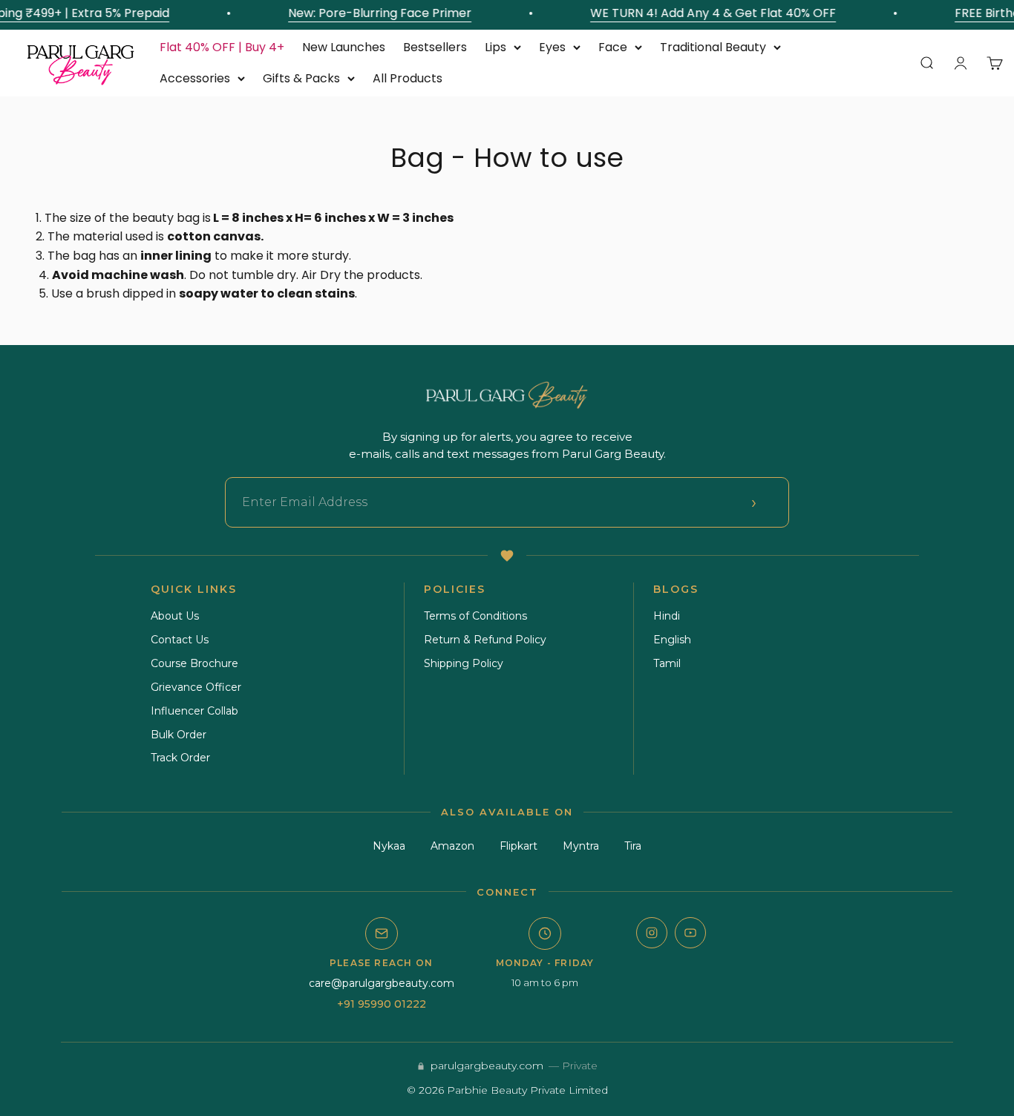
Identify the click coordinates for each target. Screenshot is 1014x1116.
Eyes (552, 47)
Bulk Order (178, 734)
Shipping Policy (463, 663)
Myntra (581, 846)
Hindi (666, 616)
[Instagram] (651, 932)
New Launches (343, 47)
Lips (495, 47)
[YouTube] (690, 932)
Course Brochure (194, 663)
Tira (632, 846)
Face (612, 47)
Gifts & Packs (301, 78)
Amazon (452, 846)
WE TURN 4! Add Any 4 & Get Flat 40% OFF (708, 13)
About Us (175, 616)
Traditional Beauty (713, 47)
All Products (407, 78)
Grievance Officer (196, 687)
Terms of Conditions (475, 616)
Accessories (195, 78)
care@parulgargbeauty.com (381, 983)
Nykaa (389, 846)
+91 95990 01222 (381, 1004)
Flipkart (518, 846)
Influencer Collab (194, 711)
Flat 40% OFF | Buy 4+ (222, 47)
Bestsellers (435, 47)
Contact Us (180, 639)
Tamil (667, 663)
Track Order (180, 757)
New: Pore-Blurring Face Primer (374, 13)
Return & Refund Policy (485, 639)
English (672, 639)
